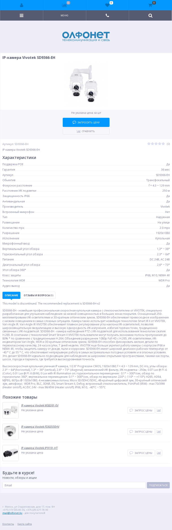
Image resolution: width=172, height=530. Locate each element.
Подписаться (158, 485)
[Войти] (21, 5)
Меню (64, 15)
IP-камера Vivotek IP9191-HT (39, 448)
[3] (156, 144)
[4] (159, 144)
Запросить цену (88, 122)
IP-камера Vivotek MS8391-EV (39, 405)
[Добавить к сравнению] (159, 410)
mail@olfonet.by (12, 513)
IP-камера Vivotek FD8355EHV (40, 427)
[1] (149, 144)
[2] (152, 144)
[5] (163, 144)
